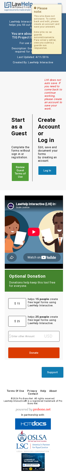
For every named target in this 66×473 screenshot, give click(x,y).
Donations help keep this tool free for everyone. (32, 284)
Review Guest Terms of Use (20, 172)
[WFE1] (33, 461)
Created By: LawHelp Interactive (33, 62)
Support (52, 372)
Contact (33, 393)
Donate (33, 352)
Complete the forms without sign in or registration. (20, 152)
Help (43, 390)
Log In (47, 170)
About (53, 390)
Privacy (32, 390)
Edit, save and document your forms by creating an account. (48, 154)
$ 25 (17, 321)
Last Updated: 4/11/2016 (33, 57)
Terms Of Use (15, 390)
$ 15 (17, 303)
